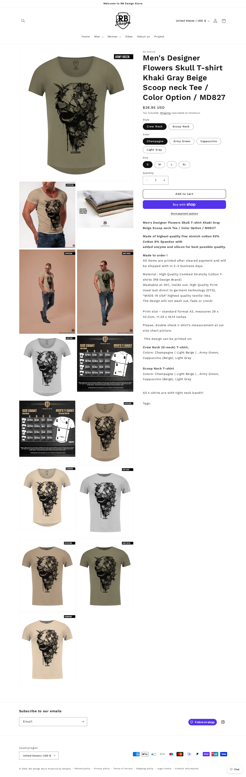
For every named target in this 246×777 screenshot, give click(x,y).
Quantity (148, 172)
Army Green (182, 141)
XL (184, 164)
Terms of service (123, 768)
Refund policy (82, 768)
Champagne (155, 141)
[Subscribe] (83, 721)
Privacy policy (102, 768)
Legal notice (164, 768)
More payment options (184, 213)
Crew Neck (154, 126)
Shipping (165, 113)
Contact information (186, 768)
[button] (23, 21)
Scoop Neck (181, 126)
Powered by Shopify (59, 768)
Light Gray (154, 149)
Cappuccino (208, 141)
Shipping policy (144, 768)
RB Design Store (38, 768)
